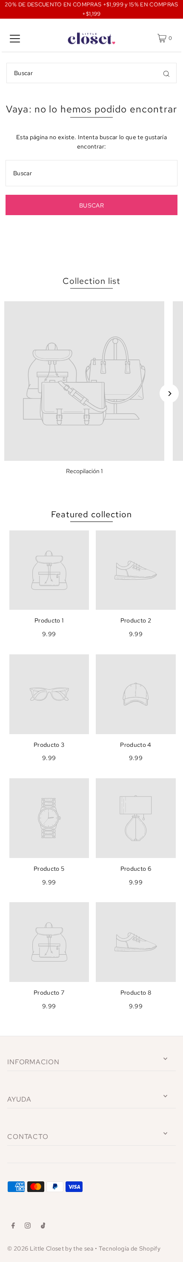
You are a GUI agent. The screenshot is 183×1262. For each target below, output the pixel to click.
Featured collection (91, 514)
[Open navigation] (15, 38)
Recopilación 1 (84, 471)
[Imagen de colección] (84, 381)
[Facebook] (13, 1226)
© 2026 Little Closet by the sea (50, 1248)
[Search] (166, 73)
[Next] (169, 393)
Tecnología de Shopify (129, 1248)
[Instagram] (28, 1226)
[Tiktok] (43, 1226)
